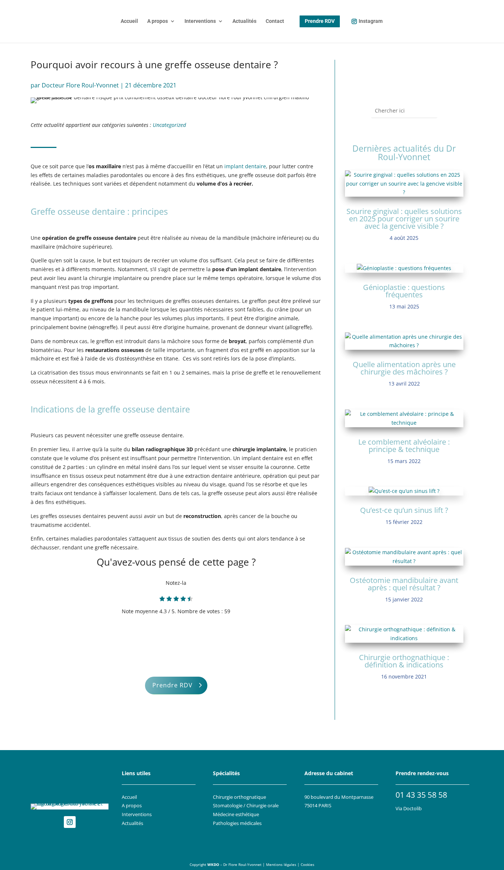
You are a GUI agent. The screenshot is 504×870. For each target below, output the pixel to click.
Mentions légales (281, 864)
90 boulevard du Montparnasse (338, 797)
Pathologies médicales (237, 823)
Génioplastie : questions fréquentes (404, 291)
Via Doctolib (409, 808)
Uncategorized (169, 124)
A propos (157, 21)
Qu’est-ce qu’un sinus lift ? (404, 510)
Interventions (200, 21)
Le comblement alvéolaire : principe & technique (404, 445)
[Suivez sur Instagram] (70, 822)
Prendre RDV (172, 685)
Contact (275, 21)
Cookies (307, 864)
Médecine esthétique (236, 814)
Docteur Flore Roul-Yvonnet (80, 85)
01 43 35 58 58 (421, 795)
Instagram (371, 21)
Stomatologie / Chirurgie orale (246, 805)
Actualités (244, 21)
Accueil (129, 21)
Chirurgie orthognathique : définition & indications (404, 661)
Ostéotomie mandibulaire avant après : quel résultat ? (404, 584)
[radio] (162, 599)
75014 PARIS (317, 805)
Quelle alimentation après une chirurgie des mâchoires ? (404, 368)
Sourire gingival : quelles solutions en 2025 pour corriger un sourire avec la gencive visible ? (404, 218)
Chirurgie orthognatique (239, 797)
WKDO (213, 864)
